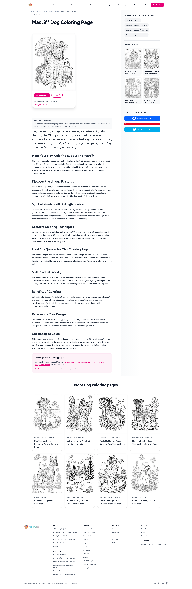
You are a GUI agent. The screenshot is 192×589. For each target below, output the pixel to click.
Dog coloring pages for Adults (136, 25)
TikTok (114, 543)
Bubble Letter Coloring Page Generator (63, 566)
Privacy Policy (87, 568)
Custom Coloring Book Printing (64, 539)
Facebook (115, 529)
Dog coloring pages (54, 11)
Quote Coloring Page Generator (64, 574)
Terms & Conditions (89, 564)
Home (32, 11)
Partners (86, 554)
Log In (143, 532)
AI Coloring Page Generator (62, 529)
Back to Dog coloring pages (43, 15)
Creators (86, 539)
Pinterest (115, 532)
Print (56, 95)
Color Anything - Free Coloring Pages (154, 544)
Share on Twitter (143, 129)
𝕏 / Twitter (116, 539)
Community (122, 5)
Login (147, 5)
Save (143, 124)
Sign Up (144, 529)
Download (42, 95)
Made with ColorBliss (90, 536)
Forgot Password (147, 536)
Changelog (86, 550)
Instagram (115, 536)
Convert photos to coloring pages (65, 532)
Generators (94, 5)
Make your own (39, 105)
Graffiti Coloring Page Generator (64, 562)
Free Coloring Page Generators (64, 558)
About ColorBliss (88, 529)
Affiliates (86, 557)
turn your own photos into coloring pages (79, 362)
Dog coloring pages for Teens (136, 35)
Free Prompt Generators (61, 554)
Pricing (136, 5)
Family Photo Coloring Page (62, 536)
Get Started (157, 5)
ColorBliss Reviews (89, 532)
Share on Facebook (144, 118)
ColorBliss (38, 369)
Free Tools (57, 551)
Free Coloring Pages (74, 5)
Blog (108, 5)
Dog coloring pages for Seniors (137, 30)
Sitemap (85, 546)
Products (56, 5)
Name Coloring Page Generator (64, 571)
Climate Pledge (88, 561)
